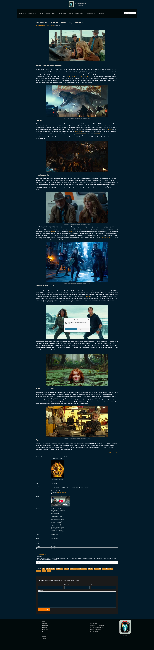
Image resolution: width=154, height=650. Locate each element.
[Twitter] (38, 562)
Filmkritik (90, 568)
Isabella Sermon (78, 131)
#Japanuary (44, 633)
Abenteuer (38, 25)
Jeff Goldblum (87, 229)
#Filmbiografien (45, 629)
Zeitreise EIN (71, 329)
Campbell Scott (108, 129)
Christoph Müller (50, 25)
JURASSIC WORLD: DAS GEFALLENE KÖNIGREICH (79, 76)
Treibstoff (101, 13)
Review (44, 571)
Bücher (54, 13)
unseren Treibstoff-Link (61, 492)
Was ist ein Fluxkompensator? (96, 629)
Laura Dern (52, 231)
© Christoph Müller (113, 452)
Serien (48, 13)
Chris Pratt (97, 133)
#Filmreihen (44, 631)
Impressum (92, 621)
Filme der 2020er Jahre (82, 568)
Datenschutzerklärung (94, 623)
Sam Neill (70, 231)
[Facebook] (37, 562)
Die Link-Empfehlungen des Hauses (97, 627)
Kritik (111, 568)
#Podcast (44, 636)
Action (41, 25)
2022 (43, 568)
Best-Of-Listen (62, 13)
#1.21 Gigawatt (45, 623)
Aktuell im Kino (22, 13)
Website (92, 584)
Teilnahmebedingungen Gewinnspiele (97, 625)
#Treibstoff (44, 638)
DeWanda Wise (86, 296)
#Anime (43, 621)
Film (44, 25)
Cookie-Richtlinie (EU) (94, 631)
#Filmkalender (45, 625)
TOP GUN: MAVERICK (107, 237)
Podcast (71, 13)
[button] (88, 319)
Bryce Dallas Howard (81, 133)
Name (39, 584)
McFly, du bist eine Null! (83, 329)
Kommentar (41, 590)
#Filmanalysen (45, 627)
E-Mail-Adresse (67, 584)
